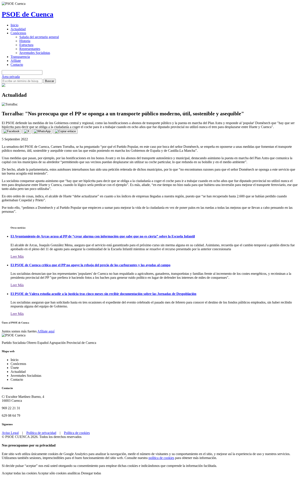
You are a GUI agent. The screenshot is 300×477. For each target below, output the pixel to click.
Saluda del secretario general (39, 37)
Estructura (26, 45)
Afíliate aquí (45, 331)
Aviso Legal (10, 433)
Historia (24, 41)
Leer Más (17, 256)
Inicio (14, 25)
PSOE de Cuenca (27, 14)
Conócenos (18, 33)
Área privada (11, 77)
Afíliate (16, 61)
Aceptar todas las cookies (20, 473)
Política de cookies (77, 433)
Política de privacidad (41, 433)
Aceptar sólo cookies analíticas (59, 473)
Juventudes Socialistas (34, 53)
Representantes (29, 49)
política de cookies (161, 458)
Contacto (17, 64)
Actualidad (18, 29)
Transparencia (20, 57)
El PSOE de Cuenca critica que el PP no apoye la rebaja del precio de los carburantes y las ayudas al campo (90, 265)
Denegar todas (91, 473)
